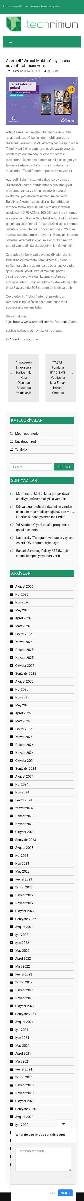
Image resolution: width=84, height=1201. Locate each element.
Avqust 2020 (24, 1117)
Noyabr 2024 (24, 753)
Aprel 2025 (23, 713)
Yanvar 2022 (24, 982)
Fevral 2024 (23, 800)
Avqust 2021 (24, 1022)
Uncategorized (30, 339)
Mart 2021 (22, 1061)
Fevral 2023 (23, 879)
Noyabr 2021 (24, 998)
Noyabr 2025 (24, 658)
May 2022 (22, 951)
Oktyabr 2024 (24, 761)
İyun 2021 (22, 1038)
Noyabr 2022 (24, 903)
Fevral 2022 (23, 974)
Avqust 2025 (24, 681)
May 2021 (22, 1046)
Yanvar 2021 (24, 1077)
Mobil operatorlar (27, 434)
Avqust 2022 (24, 927)
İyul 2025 (21, 689)
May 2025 (22, 705)
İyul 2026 (21, 594)
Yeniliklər (21, 449)
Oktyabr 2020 (24, 1101)
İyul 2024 (21, 784)
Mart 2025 (22, 721)
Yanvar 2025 (24, 737)
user (55, 71)
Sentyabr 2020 (25, 1109)
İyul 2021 (21, 1030)
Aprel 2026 (23, 618)
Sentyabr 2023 (25, 840)
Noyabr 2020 (24, 1093)
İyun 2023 (22, 863)
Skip (52, 1192)
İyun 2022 (22, 943)
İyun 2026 (22, 602)
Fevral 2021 (23, 1069)
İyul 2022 (21, 935)
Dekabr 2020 (24, 1085)
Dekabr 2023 (24, 816)
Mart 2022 (22, 966)
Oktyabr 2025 (24, 666)
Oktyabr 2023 (24, 832)
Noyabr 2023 (24, 824)
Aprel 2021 (23, 1053)
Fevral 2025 (23, 729)
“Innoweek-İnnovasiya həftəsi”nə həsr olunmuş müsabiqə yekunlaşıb (24, 377)
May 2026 (22, 610)
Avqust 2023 (24, 848)
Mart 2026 (22, 626)
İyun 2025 (22, 697)
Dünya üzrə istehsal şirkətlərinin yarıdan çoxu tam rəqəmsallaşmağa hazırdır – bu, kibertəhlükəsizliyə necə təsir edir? (45, 512)
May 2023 (22, 871)
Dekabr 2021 (24, 990)
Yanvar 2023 (24, 887)
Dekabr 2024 (24, 745)
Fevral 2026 (23, 634)
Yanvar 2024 (24, 808)
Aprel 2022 (23, 958)
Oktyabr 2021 (24, 1006)
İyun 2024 (22, 792)
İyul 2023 (21, 856)
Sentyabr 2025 (25, 673)
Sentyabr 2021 (25, 1014)
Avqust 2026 (24, 586)
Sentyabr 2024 (25, 768)
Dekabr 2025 (24, 650)
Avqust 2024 (24, 776)
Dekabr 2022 (24, 895)
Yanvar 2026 (24, 642)
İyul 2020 (21, 1125)
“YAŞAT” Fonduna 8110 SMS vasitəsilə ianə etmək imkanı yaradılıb (57, 377)
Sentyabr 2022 (25, 919)
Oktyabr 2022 (24, 911)
